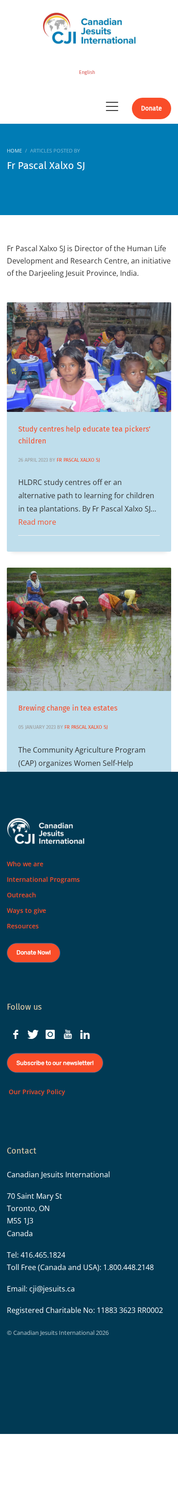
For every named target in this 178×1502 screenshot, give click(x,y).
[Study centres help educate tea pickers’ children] (89, 357)
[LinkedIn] (85, 1034)
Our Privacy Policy (36, 1091)
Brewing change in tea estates (67, 708)
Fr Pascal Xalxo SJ (78, 460)
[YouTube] (67, 1034)
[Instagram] (50, 1034)
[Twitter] (33, 1034)
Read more (37, 522)
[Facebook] (15, 1034)
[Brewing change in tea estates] (89, 629)
